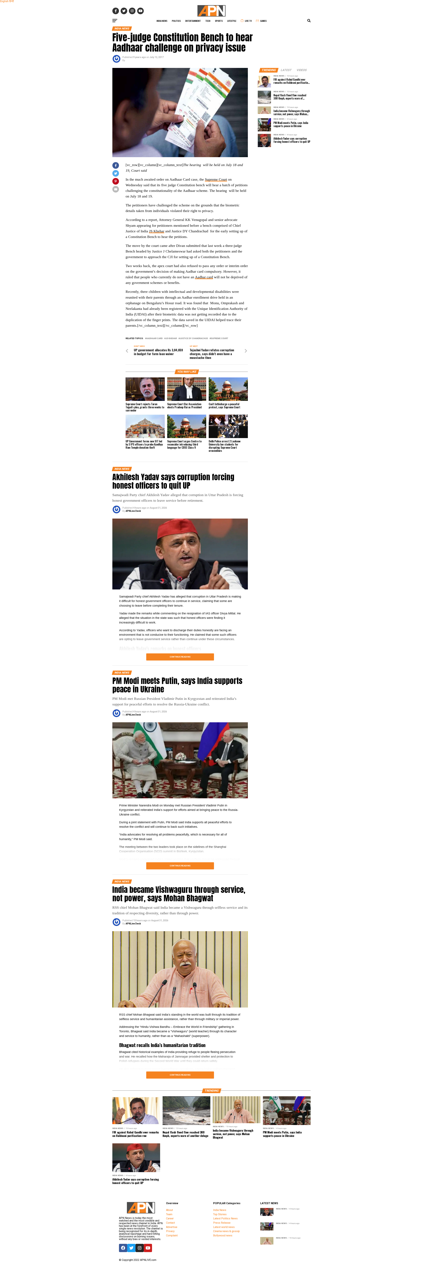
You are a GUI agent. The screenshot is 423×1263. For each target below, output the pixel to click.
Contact (170, 1222)
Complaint (172, 1235)
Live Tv (248, 20)
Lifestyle (231, 20)
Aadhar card (204, 277)
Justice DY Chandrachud (194, 338)
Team (169, 1214)
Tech (207, 20)
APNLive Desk (133, 511)
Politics (176, 20)
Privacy (170, 1231)
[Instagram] (139, 1248)
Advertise (171, 1227)
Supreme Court (216, 179)
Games (263, 20)
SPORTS (219, 20)
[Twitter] (131, 1248)
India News (161, 20)
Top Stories (220, 1214)
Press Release (222, 1222)
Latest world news (224, 1227)
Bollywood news (222, 1235)
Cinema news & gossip (226, 1231)
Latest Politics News (225, 1218)
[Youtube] (148, 1248)
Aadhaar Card (154, 338)
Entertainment (193, 20)
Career (170, 1218)
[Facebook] (123, 1248)
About (169, 1210)
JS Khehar (156, 231)
